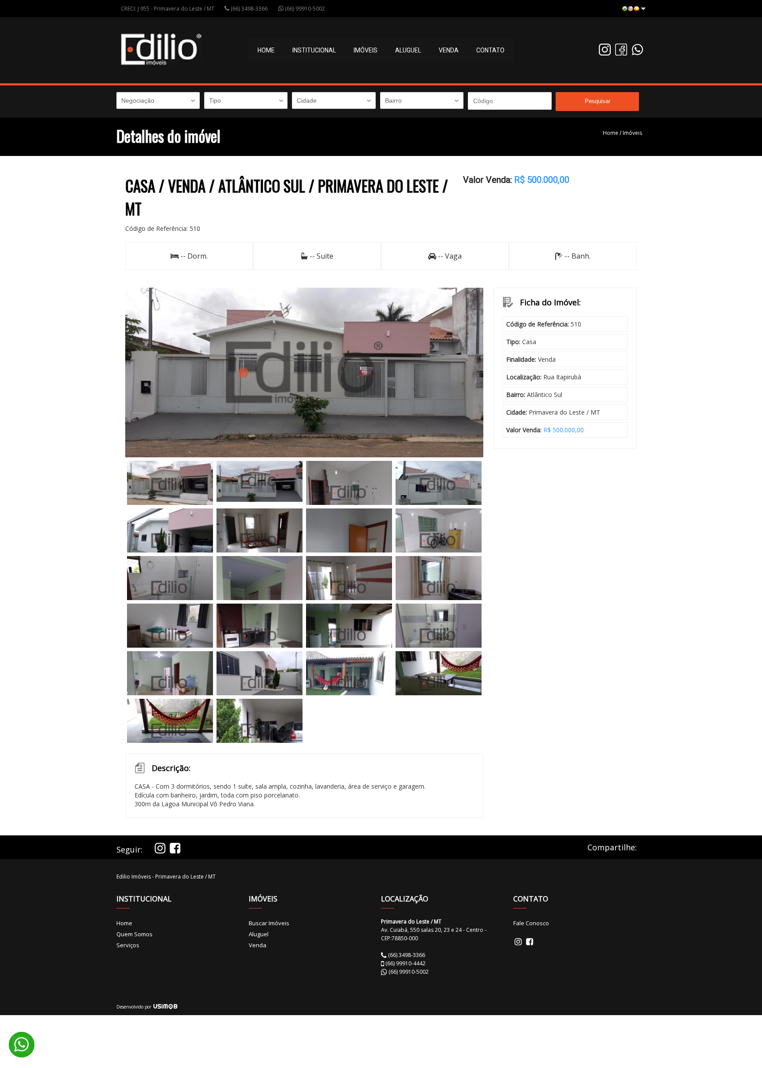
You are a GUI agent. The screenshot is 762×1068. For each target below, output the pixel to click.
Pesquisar (597, 101)
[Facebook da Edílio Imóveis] (621, 53)
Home (266, 50)
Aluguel (408, 50)
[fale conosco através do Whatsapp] (637, 53)
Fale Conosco (531, 923)
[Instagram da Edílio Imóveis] (605, 53)
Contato (490, 50)
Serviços (127, 945)
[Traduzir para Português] (633, 9)
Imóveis (632, 133)
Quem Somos (134, 934)
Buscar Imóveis (269, 923)
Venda (449, 50)
